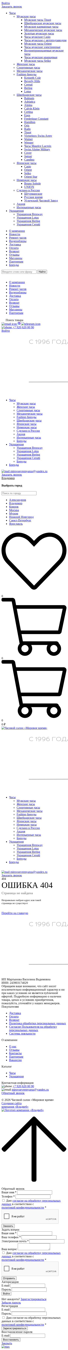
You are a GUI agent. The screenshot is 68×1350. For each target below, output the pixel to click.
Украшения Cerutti (28, 224)
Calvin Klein (31, 108)
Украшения (16, 210)
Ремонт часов (17, 237)
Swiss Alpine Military (37, 149)
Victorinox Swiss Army (38, 135)
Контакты (15, 1053)
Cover (28, 152)
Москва (14, 510)
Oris (26, 125)
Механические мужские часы (43, 30)
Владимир (8, 478)
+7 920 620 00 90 (23, 1086)
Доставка (15, 244)
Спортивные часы (28, 67)
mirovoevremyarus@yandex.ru (30, 1089)
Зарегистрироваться (33, 1299)
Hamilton (29, 122)
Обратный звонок (13, 1093)
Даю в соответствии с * (31, 1204)
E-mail (5, 1285)
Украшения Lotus (28, 217)
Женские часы (26, 64)
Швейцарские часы (29, 94)
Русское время (33, 197)
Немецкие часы (27, 180)
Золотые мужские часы (39, 33)
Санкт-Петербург (20, 520)
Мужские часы (26, 16)
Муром (13, 513)
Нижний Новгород (21, 517)
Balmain (29, 98)
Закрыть (7, 1343)
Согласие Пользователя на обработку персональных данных (33, 1028)
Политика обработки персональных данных (37, 1023)
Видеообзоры (17, 241)
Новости (14, 234)
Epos (27, 115)
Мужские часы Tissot (37, 19)
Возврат (14, 251)
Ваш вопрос (9, 1249)
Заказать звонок (12, 6)
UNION (29, 186)
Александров (17, 499)
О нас (12, 1046)
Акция (21, 204)
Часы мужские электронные (42, 47)
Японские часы (26, 163)
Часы (12, 13)
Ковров (14, 506)
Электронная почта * (15, 1241)
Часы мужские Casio (37, 36)
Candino (29, 159)
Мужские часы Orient (38, 43)
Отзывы (14, 254)
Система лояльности (22, 1033)
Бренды (14, 265)
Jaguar (28, 156)
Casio (27, 166)
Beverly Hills (32, 81)
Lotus (27, 91)
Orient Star (30, 176)
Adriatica (29, 101)
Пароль (6, 1289)
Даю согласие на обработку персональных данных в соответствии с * (31, 1321)
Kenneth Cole (32, 77)
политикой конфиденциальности (23, 1207)
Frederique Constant (36, 118)
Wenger (28, 142)
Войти (6, 3)
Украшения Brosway (30, 214)
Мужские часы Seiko (37, 60)
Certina (28, 111)
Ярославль (16, 523)
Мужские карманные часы (41, 26)
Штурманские (33, 193)
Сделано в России (28, 190)
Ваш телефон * (11, 1237)
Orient (28, 169)
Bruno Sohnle (32, 183)
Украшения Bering (28, 221)
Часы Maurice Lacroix (37, 146)
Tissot (27, 132)
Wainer (28, 139)
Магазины (15, 258)
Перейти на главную (15, 913)
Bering (28, 88)
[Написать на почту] (10, 323)
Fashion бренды (26, 74)
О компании (17, 230)
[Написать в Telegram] (30, 323)
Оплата (14, 248)
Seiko (27, 173)
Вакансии (15, 1060)
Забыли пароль (11, 1302)
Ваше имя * (9, 1192)
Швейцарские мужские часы (42, 23)
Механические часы (29, 71)
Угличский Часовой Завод (41, 200)
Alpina (28, 105)
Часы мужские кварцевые (40, 57)
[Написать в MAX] (19, 323)
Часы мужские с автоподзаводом (45, 40)
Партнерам (16, 261)
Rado (27, 129)
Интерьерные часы (29, 207)
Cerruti (28, 84)
